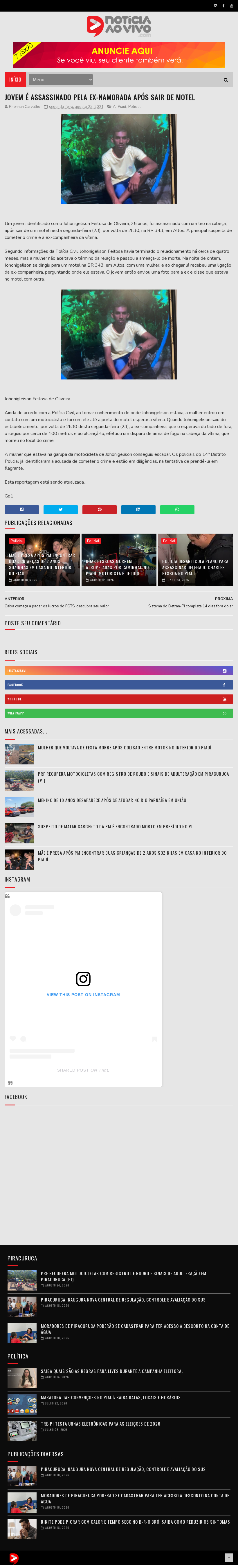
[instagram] (215, 6)
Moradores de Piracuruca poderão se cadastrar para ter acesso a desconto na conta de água (135, 1329)
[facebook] (224, 6)
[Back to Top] (229, 1557)
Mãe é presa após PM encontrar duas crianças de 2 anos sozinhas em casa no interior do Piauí (42, 564)
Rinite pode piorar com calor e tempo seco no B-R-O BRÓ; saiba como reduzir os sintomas (135, 1521)
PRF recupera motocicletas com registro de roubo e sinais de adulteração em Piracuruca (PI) (123, 1276)
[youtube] (231, 6)
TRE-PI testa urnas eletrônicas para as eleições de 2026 (101, 1423)
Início (15, 79)
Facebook (15, 685)
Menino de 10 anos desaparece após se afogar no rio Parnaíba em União (112, 800)
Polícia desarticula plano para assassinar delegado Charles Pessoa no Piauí (195, 567)
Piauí (122, 106)
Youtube (15, 699)
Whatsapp (16, 713)
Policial (134, 106)
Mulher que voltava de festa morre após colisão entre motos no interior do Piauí (125, 747)
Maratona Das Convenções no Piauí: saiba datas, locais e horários (111, 1397)
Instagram (17, 670)
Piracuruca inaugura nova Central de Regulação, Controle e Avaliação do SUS (123, 1299)
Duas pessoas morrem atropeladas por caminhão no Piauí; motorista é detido (117, 567)
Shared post (73, 1070)
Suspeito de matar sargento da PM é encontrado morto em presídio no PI (115, 826)
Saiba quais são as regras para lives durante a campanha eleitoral (112, 1371)
